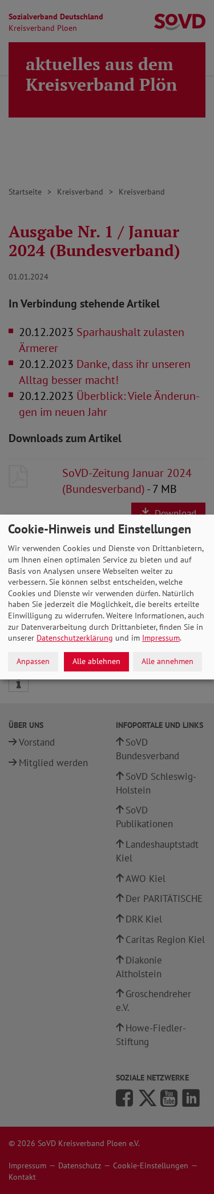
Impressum (161, 638)
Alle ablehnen (96, 661)
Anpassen (33, 661)
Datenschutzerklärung (75, 638)
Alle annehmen (167, 661)
